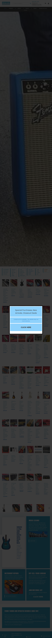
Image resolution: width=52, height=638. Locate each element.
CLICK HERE (26, 327)
